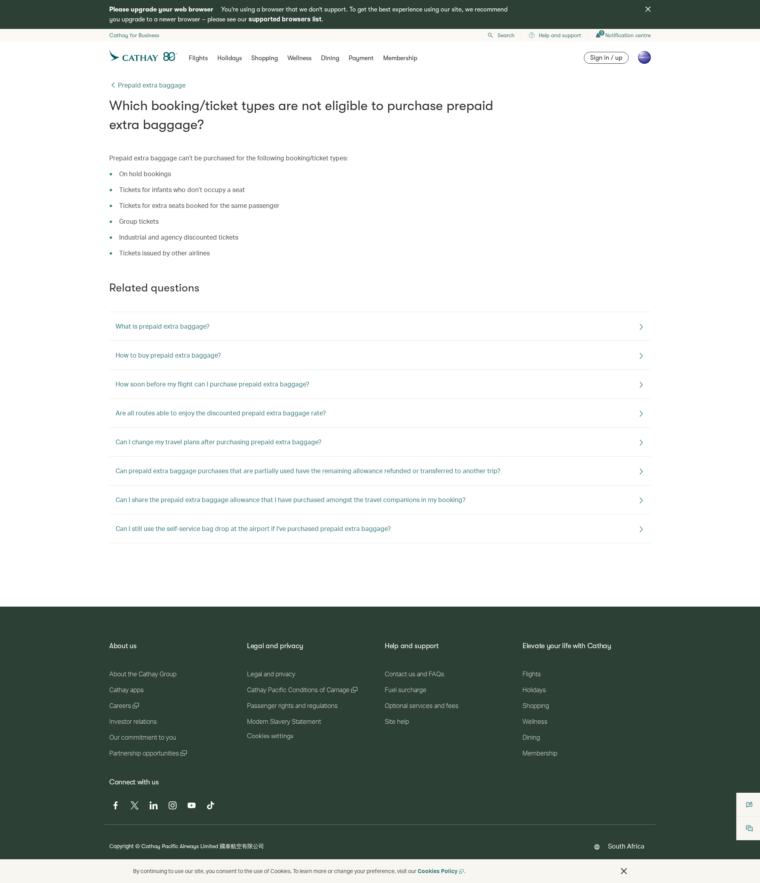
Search (506, 35)
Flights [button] (198, 58)
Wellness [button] (299, 58)
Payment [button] (361, 58)
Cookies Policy (438, 871)
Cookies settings (270, 736)
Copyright (121, 846)
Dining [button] (330, 58)
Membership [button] (400, 58)
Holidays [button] (229, 58)
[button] (624, 871)
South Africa (626, 846)
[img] (648, 9)
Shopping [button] (264, 58)
